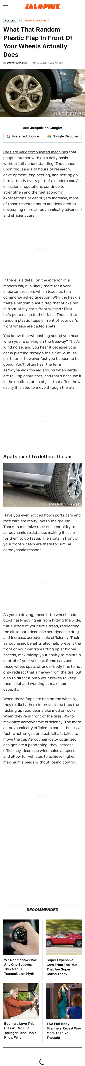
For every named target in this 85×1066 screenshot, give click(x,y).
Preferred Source (25, 136)
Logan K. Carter (17, 62)
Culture (10, 20)
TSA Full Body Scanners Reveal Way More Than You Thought (64, 1031)
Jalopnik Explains (35, 20)
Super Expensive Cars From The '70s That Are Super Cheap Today (62, 967)
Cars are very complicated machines (35, 152)
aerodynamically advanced (58, 209)
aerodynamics (15, 370)
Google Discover (65, 136)
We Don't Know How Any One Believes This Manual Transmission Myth (20, 967)
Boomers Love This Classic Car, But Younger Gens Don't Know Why (20, 1030)
